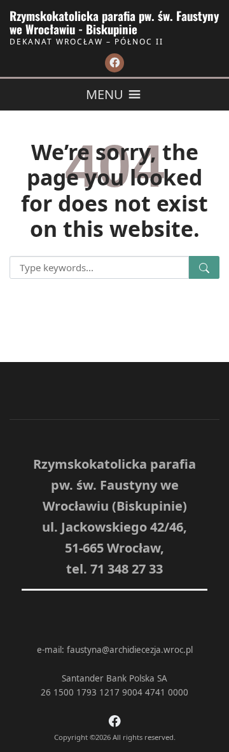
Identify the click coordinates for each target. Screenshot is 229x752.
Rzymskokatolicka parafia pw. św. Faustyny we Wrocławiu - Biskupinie (114, 22)
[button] (104, 95)
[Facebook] (114, 62)
